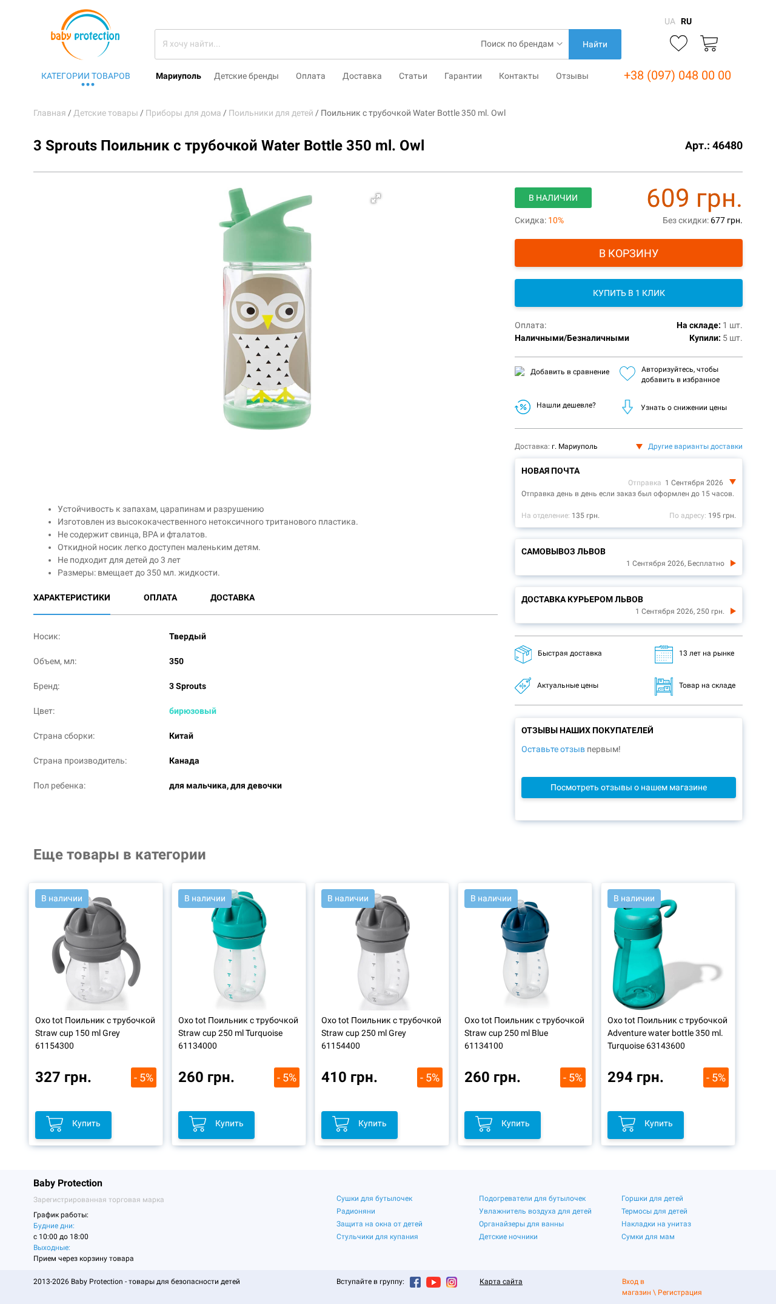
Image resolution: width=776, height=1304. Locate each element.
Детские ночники (508, 1236)
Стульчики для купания (377, 1236)
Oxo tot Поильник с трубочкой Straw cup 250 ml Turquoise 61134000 (238, 1032)
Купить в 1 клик (629, 293)
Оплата (311, 76)
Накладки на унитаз (656, 1224)
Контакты (519, 76)
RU (686, 21)
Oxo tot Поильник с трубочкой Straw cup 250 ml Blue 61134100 (524, 1032)
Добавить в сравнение (569, 372)
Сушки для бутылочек (374, 1198)
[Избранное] (678, 44)
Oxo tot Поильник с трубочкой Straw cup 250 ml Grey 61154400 (381, 1032)
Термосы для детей (654, 1211)
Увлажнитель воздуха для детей (535, 1211)
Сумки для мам (648, 1236)
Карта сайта (501, 1281)
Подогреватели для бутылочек (532, 1198)
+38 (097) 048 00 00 (677, 75)
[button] (376, 198)
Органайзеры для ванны (521, 1224)
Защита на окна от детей (379, 1224)
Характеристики (71, 597)
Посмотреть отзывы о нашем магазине (628, 787)
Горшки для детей (652, 1198)
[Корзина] (709, 44)
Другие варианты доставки (695, 446)
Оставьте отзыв (553, 749)
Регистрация (680, 1292)
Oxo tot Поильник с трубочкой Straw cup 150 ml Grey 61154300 (95, 1032)
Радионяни (355, 1211)
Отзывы (572, 76)
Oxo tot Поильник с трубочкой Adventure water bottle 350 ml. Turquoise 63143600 (667, 1032)
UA (669, 21)
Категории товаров (85, 76)
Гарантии (463, 76)
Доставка (362, 76)
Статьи (413, 76)
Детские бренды (246, 76)
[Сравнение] (648, 44)
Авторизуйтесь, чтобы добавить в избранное (680, 374)
